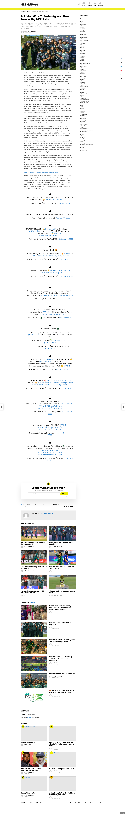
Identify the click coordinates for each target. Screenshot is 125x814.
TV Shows (83, 138)
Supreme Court (84, 128)
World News (84, 150)
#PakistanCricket (54, 452)
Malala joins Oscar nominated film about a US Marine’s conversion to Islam (61, 744)
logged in (29, 717)
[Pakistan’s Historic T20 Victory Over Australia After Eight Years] (34, 646)
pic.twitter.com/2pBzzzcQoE (57, 385)
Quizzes (83, 109)
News (82, 95)
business (83, 25)
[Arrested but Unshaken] (34, 733)
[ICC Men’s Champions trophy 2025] (62, 759)
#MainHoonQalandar (63, 382)
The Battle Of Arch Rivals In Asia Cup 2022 (62, 592)
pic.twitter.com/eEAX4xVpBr (53, 314)
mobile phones (84, 86)
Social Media (84, 125)
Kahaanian (83, 70)
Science (83, 115)
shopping (83, 118)
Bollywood (83, 24)
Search (78, 4)
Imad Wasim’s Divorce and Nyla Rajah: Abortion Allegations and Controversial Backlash (60, 607)
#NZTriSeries (34, 231)
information (84, 66)
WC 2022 (83, 147)
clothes (83, 28)
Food (82, 47)
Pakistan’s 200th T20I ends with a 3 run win (61, 543)
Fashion (83, 43)
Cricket (32, 603)
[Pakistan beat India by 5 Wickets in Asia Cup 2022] (62, 557)
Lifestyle (83, 75)
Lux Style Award (85, 78)
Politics (83, 104)
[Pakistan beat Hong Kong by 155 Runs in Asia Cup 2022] (34, 582)
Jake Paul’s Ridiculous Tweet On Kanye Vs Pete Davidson (32, 769)
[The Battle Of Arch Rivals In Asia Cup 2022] (62, 582)
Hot (95, 5)
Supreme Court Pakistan (87, 130)
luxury (82, 79)
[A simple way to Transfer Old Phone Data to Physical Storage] (62, 783)
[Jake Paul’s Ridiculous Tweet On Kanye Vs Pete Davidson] (34, 759)
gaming (83, 54)
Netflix (82, 92)
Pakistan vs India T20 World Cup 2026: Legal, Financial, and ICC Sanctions (60, 658)
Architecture (84, 20)
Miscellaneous (84, 83)
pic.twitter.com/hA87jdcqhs (50, 429)
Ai (81, 18)
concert (83, 30)
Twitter (83, 140)
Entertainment (84, 37)
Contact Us (77, 802)
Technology (84, 131)
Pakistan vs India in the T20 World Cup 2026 (61, 624)
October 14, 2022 (64, 203)
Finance (83, 46)
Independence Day (85, 63)
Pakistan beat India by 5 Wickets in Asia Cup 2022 (62, 568)
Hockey (83, 60)
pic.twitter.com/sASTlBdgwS (50, 455)
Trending (100, 5)
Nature (83, 91)
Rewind (83, 111)
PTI (82, 107)
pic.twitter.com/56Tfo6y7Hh (50, 408)
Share (23, 36)
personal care (84, 102)
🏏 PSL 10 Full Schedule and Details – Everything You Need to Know (62, 692)
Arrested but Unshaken (29, 742)
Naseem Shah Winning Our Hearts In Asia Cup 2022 (34, 568)
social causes (84, 124)
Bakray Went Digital (28, 793)
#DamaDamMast (45, 382)
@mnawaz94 (50, 229)
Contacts (42, 9)
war (82, 146)
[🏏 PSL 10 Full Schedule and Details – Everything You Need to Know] (34, 697)
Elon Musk (83, 36)
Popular (89, 5)
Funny (82, 51)
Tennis (82, 133)
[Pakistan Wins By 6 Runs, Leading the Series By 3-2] (34, 533)
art (82, 21)
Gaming (83, 53)
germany (83, 56)
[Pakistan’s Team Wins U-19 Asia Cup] (34, 680)
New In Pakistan (85, 93)
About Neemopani (94, 802)
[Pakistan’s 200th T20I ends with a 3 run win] (62, 533)
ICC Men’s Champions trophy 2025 (61, 769)
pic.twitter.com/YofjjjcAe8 (61, 295)
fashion (83, 41)
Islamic (83, 67)
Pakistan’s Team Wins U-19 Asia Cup (62, 674)
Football (83, 50)
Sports (82, 127)
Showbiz (83, 121)
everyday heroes (85, 40)
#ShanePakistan (54, 406)
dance (82, 33)
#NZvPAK (65, 340)
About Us (29, 9)
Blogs (35, 9)
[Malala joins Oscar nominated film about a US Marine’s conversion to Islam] (62, 733)
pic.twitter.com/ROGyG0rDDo (56, 256)
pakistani (83, 98)
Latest (84, 5)
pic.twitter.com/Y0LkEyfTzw (50, 235)
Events (83, 38)
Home (23, 9)
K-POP (82, 69)
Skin (82, 122)
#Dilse (33, 385)
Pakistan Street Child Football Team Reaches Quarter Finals (41, 172)
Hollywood (83, 62)
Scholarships (84, 114)
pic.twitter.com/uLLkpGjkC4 (50, 272)
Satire (82, 112)
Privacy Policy (85, 802)
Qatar (82, 108)
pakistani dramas (85, 99)
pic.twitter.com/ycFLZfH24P (58, 199)
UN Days (83, 143)
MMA (82, 85)
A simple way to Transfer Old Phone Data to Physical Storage (62, 794)
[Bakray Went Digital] (34, 783)
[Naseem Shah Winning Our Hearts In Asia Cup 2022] (34, 557)
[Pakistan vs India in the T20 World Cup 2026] (34, 629)
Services (102, 802)
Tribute (83, 137)
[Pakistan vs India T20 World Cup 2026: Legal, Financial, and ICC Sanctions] (34, 663)
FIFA (82, 44)
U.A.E (82, 141)
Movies (83, 88)
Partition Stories (85, 101)
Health (82, 57)
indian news (84, 65)
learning (83, 73)
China (82, 27)
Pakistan (83, 96)
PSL (82, 105)
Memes (83, 80)
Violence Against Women (87, 144)
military (83, 82)
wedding (83, 149)
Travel (82, 134)
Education (83, 34)
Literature (83, 76)
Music (82, 89)
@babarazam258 (50, 450)
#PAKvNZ (58, 233)
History (83, 59)
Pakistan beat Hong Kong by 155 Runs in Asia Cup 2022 (32, 592)
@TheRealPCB (50, 342)
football (83, 49)
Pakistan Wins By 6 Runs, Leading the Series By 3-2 (32, 543)
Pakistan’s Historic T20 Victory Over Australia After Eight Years (62, 641)
